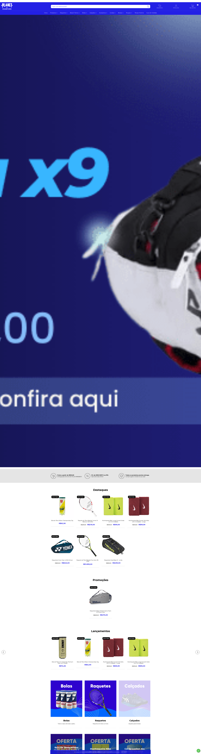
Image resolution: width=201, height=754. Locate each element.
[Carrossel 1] (100, 241)
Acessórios (102, 13)
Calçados (93, 13)
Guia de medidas (151, 13)
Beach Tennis (74, 13)
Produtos (53, 13)
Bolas (84, 13)
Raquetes (63, 13)
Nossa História (139, 13)
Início (46, 13)
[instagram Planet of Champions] (2, 1)
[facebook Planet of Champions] (5, 1)
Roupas (128, 13)
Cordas (112, 13)
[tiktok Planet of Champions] (7, 1)
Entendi (124, 752)
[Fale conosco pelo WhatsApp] (198, 750)
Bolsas (120, 13)
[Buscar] (148, 6)
